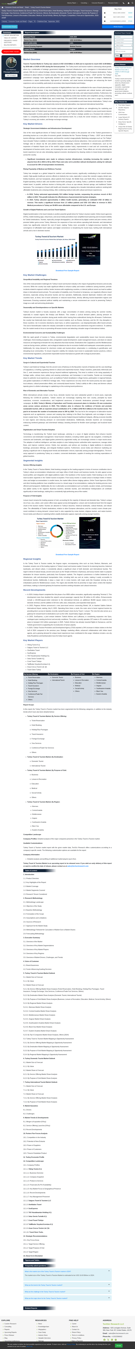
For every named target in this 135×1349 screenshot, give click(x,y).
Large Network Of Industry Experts (123, 118)
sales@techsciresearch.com (77, 866)
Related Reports (10, 45)
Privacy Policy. (71, 1344)
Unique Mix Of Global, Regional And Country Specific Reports (125, 129)
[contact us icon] (123, 3)
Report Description (11, 35)
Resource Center (113, 3)
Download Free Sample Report (67, 270)
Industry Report (71, 3)
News (40, 1324)
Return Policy (76, 1332)
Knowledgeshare (43, 1326)
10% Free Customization (122, 113)
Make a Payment (77, 1341)
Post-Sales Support (124, 105)
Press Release (9, 1335)
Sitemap (41, 1341)
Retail (27, 7)
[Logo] (9, 3)
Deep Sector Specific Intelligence (124, 123)
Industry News (43, 1335)
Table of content (10, 38)
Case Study (42, 1332)
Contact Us (75, 1329)
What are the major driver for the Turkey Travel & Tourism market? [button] (46, 1298)
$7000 (130, 21)
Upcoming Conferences (12, 1341)
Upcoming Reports (10, 1332)
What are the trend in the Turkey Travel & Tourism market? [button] (43, 1285)
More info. (29, 1346)
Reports (7, 1329)
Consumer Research (98, 3)
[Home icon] (128, 3)
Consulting (84, 3)
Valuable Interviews (44, 1338)
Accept (119, 1345)
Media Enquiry (118, 26)
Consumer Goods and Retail (14, 7)
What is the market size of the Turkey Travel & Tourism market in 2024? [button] (48, 1271)
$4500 (130, 17)
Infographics (42, 1329)
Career (74, 1324)
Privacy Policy (76, 1338)
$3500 (130, 13)
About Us (75, 1326)
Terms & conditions (78, 1335)
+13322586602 (117, 1336)
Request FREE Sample (11, 51)
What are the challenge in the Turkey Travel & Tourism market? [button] (45, 1292)
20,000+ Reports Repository (123, 109)
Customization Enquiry (10, 26)
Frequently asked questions (10, 41)
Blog (5, 1338)
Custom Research (10, 1324)
